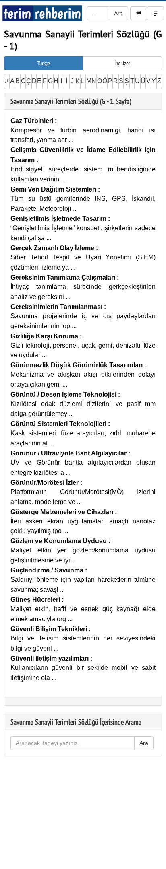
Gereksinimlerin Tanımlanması (57, 306)
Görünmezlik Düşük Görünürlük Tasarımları (77, 365)
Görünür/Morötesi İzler (45, 482)
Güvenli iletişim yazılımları (50, 658)
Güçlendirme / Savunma (47, 570)
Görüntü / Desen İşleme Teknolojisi (64, 394)
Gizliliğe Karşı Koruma (45, 336)
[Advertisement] (83, 814)
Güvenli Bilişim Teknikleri (49, 629)
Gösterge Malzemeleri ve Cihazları (62, 512)
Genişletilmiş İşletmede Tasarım (59, 218)
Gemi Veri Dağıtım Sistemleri (54, 189)
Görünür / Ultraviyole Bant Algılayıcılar (69, 453)
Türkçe (43, 63)
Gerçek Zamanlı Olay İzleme (53, 248)
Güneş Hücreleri (36, 599)
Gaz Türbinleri (32, 120)
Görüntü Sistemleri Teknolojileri (59, 423)
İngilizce (122, 63)
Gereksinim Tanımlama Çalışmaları (63, 277)
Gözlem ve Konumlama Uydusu (59, 540)
